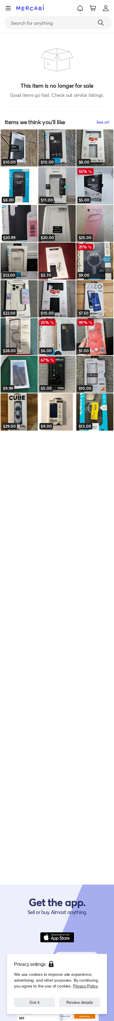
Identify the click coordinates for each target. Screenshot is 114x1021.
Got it (34, 1002)
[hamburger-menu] (8, 8)
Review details (80, 1002)
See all (102, 122)
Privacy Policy (85, 986)
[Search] (101, 23)
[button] (80, 8)
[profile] (106, 8)
